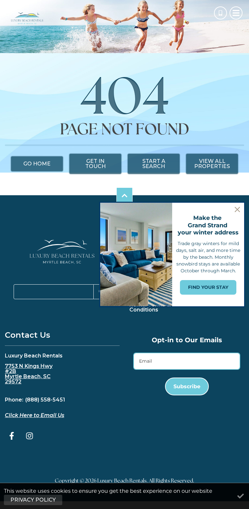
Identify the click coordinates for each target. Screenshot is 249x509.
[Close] (237, 209)
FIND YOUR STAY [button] (208, 287)
